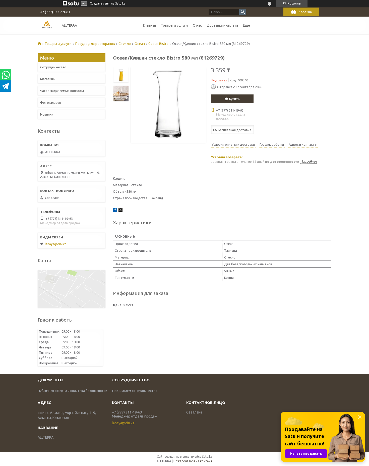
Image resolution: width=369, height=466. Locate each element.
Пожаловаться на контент (192, 461)
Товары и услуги (174, 25)
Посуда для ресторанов (95, 44)
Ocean (140, 44)
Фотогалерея (50, 102)
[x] (120, 210)
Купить (234, 98)
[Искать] (242, 12)
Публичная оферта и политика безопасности (72, 390)
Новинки (46, 114)
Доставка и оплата (222, 25)
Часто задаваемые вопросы (62, 90)
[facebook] (115, 210)
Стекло (124, 44)
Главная (149, 25)
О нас (197, 25)
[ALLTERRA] (47, 25)
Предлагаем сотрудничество (134, 390)
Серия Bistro (158, 44)
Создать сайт (100, 3)
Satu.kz (207, 456)
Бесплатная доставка (234, 130)
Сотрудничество (53, 67)
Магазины (47, 79)
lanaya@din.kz (55, 244)
